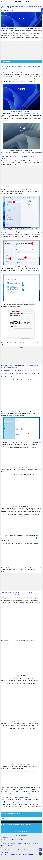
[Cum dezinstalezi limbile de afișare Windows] (4, 837)
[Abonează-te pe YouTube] (26, 832)
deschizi (10, 537)
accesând (35, 268)
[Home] (22, 1)
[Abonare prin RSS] (18, 832)
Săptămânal (17, 813)
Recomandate (30, 810)
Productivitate (9, 810)
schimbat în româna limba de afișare (10, 79)
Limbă (19, 810)
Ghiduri (15, 810)
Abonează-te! (22, 822)
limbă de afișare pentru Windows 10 (30, 113)
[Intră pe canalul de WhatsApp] (16, 832)
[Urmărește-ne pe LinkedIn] (22, 832)
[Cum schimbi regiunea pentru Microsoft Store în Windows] (4, 852)
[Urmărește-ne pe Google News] (20, 832)
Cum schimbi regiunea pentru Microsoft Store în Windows (17, 854)
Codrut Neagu (5, 10)
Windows (36, 810)
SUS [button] (40, 854)
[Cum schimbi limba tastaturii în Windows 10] (4, 848)
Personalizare (24, 810)
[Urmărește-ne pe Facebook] (24, 832)
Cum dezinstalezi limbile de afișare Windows (13, 839)
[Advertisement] (21, 50)
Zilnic (11, 813)
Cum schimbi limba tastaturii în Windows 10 (13, 850)
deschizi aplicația (7, 234)
